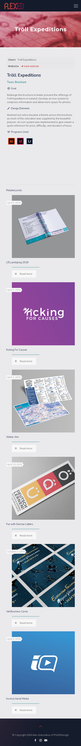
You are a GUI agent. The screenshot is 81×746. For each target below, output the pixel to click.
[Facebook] (35, 740)
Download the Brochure (38, 171)
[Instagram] (41, 740)
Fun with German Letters (19, 524)
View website (31, 66)
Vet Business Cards (17, 611)
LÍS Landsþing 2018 (17, 262)
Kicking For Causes (16, 350)
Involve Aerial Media (17, 698)
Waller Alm (12, 437)
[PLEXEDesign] (14, 5)
